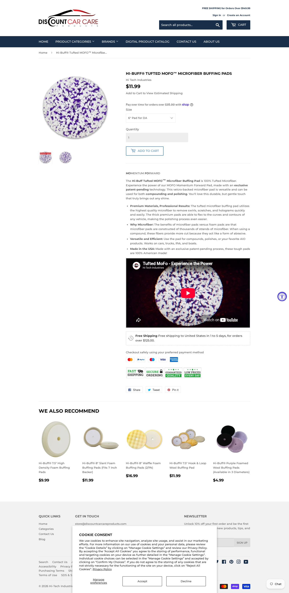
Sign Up (242, 542)
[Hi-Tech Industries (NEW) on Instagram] (239, 562)
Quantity (132, 129)
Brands (109, 42)
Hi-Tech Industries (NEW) (67, 586)
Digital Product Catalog (147, 42)
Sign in (217, 15)
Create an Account (238, 15)
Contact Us (186, 42)
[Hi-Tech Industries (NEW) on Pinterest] (231, 562)
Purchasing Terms (51, 570)
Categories (46, 528)
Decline (186, 581)
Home (43, 42)
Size (129, 110)
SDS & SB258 (70, 575)
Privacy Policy (102, 569)
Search (43, 562)
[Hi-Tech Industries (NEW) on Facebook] (224, 562)
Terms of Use (48, 575)
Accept (142, 581)
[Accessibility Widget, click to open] (282, 296)
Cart (241, 25)
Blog (42, 539)
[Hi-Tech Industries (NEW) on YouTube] (246, 562)
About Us (212, 42)
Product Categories (73, 42)
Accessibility (47, 566)
